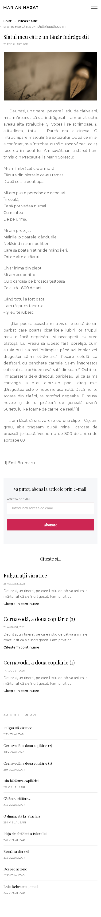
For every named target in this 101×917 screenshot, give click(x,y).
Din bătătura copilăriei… (22, 781)
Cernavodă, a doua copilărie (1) (39, 662)
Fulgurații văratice (25, 575)
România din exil (16, 851)
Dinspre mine (28, 21)
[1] (77, 409)
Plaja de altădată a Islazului (25, 833)
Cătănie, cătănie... (17, 798)
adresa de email (19, 499)
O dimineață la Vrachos (22, 816)
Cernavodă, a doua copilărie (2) (39, 618)
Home (8, 21)
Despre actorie (15, 869)
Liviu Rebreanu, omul (21, 886)
